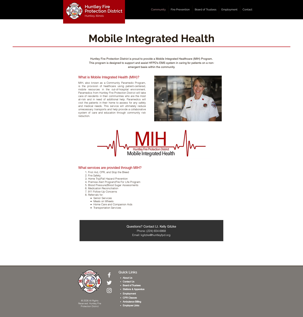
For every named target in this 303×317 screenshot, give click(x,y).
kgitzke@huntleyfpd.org (155, 235)
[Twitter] (109, 282)
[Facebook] (109, 275)
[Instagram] (109, 290)
